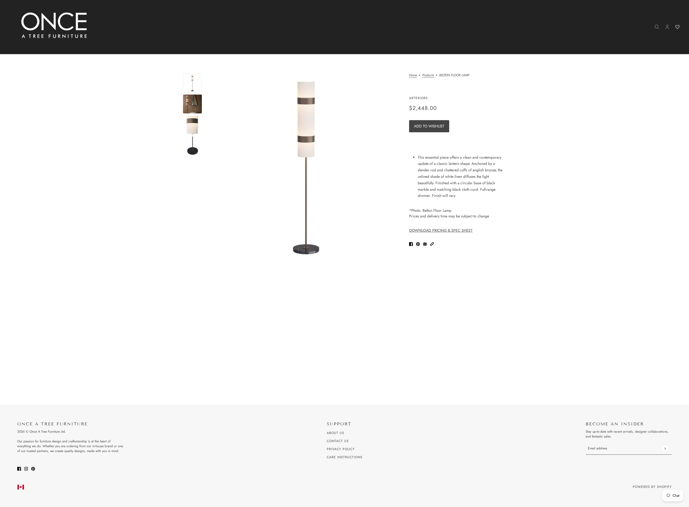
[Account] (667, 27)
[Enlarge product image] (305, 169)
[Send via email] (425, 244)
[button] (432, 244)
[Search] (657, 27)
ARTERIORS (418, 98)
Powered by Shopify (652, 486)
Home (413, 76)
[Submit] (665, 448)
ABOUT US (335, 432)
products (428, 76)
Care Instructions (345, 457)
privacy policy (341, 449)
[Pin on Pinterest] (418, 244)
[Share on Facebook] (411, 244)
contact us (338, 441)
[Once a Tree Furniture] (54, 25)
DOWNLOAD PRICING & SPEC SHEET (441, 230)
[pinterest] (33, 468)
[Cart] (677, 27)
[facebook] (19, 468)
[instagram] (26, 468)
